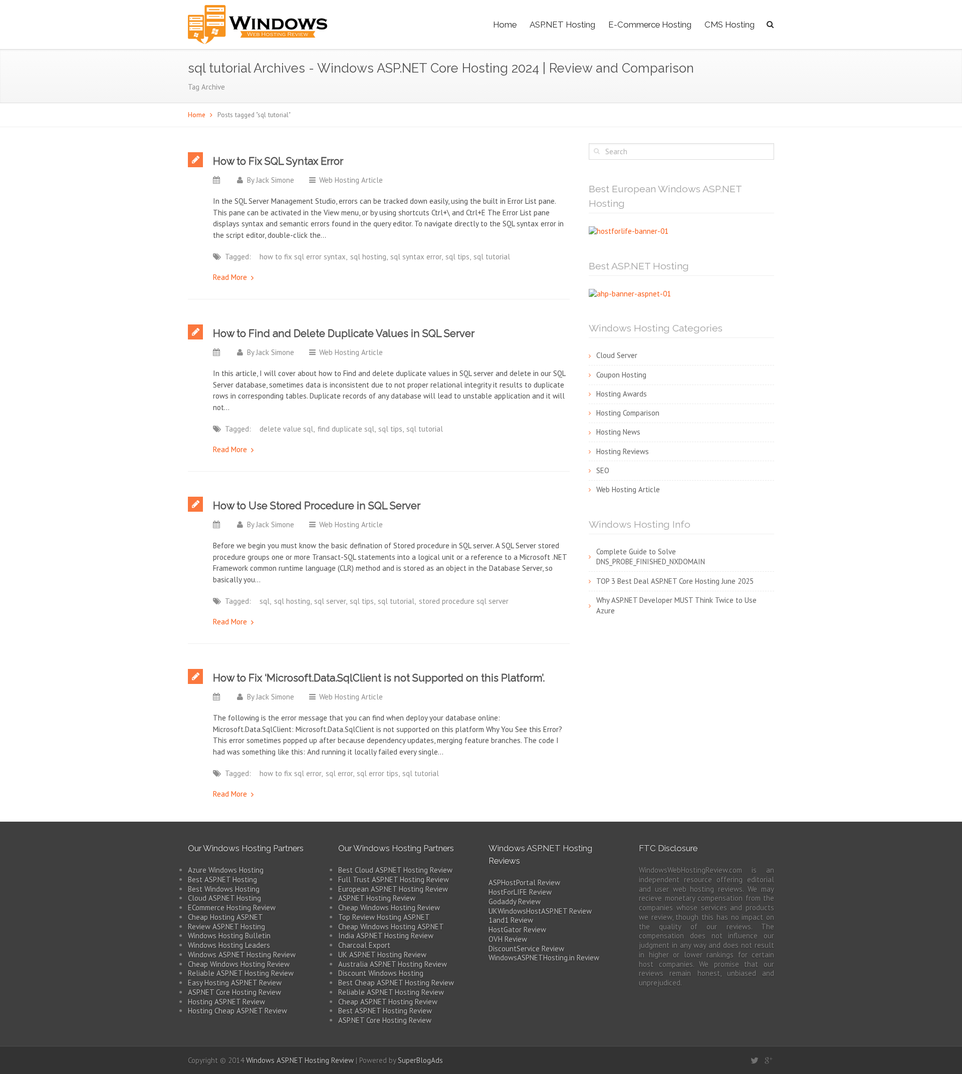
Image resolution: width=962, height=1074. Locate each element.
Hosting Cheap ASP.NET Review (237, 1010)
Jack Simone (275, 180)
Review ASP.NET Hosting (226, 926)
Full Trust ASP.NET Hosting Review (393, 879)
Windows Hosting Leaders (229, 945)
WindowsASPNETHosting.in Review (544, 957)
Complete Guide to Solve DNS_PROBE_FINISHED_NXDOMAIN (650, 557)
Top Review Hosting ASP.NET (384, 917)
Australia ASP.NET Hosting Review (392, 964)
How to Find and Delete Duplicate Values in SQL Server (343, 333)
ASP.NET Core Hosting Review (234, 992)
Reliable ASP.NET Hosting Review (241, 973)
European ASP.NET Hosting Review (393, 889)
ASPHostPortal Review (524, 882)
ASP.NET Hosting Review (376, 898)
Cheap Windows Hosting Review (239, 964)
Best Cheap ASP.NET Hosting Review (396, 982)
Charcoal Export (364, 945)
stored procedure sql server (464, 601)
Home (505, 25)
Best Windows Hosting (224, 889)
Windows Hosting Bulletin (229, 935)
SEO (602, 470)
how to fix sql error (290, 773)
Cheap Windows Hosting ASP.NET (391, 926)
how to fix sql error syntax (303, 256)
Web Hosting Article (351, 180)
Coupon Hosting (621, 375)
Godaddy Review (515, 901)
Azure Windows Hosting (226, 870)
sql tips (457, 256)
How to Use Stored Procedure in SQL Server (316, 506)
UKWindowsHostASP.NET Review (540, 911)
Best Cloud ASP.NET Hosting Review (395, 870)
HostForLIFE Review (520, 892)
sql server (330, 601)
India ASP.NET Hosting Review (385, 935)
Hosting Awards (621, 394)
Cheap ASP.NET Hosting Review (387, 1001)
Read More (230, 277)
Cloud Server (616, 355)
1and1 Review (511, 920)
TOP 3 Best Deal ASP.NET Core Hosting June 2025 (675, 581)
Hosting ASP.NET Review (226, 1001)
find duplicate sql (346, 429)
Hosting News (618, 432)
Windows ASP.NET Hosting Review (242, 954)
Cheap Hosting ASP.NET (225, 917)
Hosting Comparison (627, 413)
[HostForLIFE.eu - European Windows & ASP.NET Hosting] (628, 230)
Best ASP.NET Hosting (222, 879)
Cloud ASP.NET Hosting (224, 898)
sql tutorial (491, 256)
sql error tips (377, 773)
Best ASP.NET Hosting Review (385, 1010)
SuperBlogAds (420, 1060)
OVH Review (508, 939)
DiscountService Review (526, 948)
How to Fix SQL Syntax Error (278, 161)
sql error (339, 773)
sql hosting (368, 256)
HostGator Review (517, 929)
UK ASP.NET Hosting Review (382, 954)
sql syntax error (415, 256)
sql (265, 601)
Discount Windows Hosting (380, 973)
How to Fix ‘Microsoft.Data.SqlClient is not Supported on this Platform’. (379, 678)
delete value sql (286, 429)
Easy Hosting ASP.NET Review (235, 982)
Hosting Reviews (622, 451)
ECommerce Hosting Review (232, 907)
